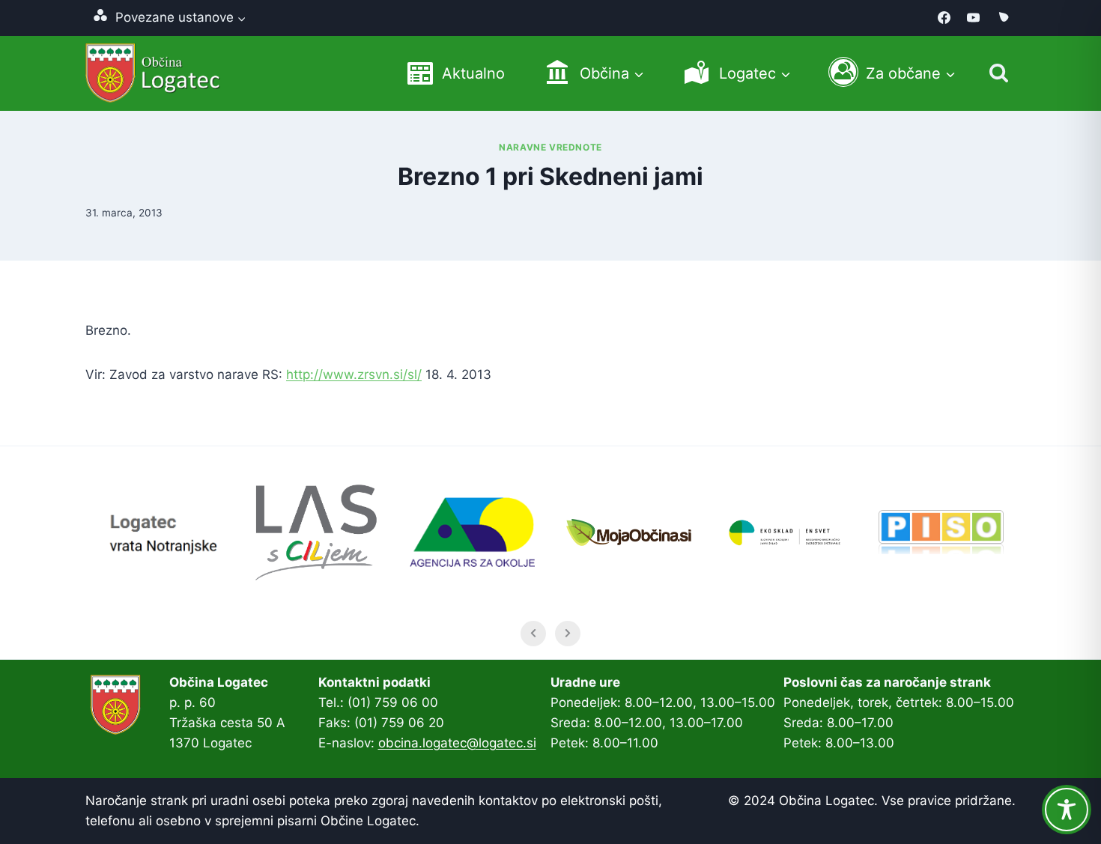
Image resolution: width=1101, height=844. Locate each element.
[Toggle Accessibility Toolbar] (1066, 809)
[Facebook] (944, 18)
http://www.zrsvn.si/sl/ (354, 374)
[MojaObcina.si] (1003, 18)
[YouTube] (973, 18)
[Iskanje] (999, 73)
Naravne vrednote (550, 147)
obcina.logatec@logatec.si (457, 742)
